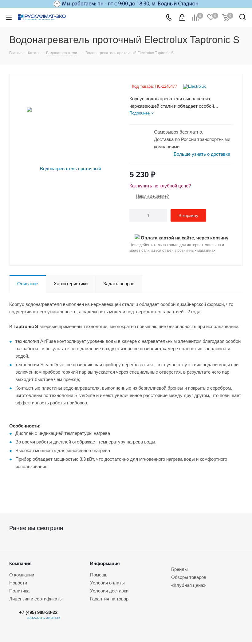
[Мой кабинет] (182, 17)
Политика (19, 590)
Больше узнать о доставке (202, 154)
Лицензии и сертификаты (36, 598)
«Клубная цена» (188, 585)
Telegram (71, 618)
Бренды (179, 569)
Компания (20, 563)
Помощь (99, 574)
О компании (21, 574)
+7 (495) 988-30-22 (38, 612)
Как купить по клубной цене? (160, 185)
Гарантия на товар (109, 598)
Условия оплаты (107, 582)
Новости (18, 582)
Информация (105, 563)
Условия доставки (109, 590)
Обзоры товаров (188, 577)
